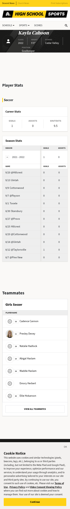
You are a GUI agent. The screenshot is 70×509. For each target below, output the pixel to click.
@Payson (12, 195)
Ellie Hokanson (25, 396)
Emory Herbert (28, 383)
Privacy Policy (17, 487)
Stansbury (13, 211)
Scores (38, 25)
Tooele (11, 203)
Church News (23, 3)
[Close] (65, 447)
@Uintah (13, 242)
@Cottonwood (16, 234)
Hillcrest (12, 226)
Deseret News (8, 3)
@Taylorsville (15, 249)
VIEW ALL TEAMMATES (35, 409)
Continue (35, 502)
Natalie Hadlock (26, 346)
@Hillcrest (13, 172)
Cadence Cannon (26, 321)
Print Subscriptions (59, 3)
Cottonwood (14, 188)
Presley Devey (25, 333)
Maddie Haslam (26, 371)
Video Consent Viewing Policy (46, 487)
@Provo (12, 219)
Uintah (11, 180)
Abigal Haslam (25, 358)
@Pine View (13, 257)
